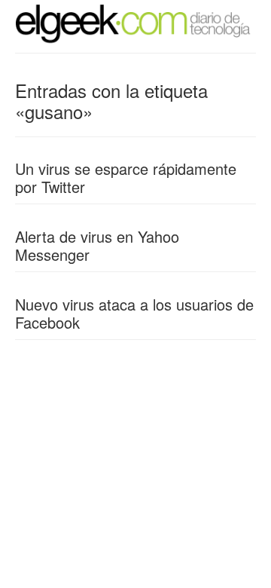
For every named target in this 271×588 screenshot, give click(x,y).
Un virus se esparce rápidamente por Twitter (125, 178)
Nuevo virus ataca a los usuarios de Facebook (134, 313)
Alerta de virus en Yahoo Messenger (97, 245)
